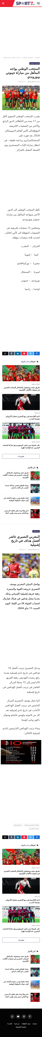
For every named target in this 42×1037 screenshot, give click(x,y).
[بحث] (3, 3)
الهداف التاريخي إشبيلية (31, 825)
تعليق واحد (21, 456)
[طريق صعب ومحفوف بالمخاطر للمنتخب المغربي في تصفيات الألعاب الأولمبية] (21, 373)
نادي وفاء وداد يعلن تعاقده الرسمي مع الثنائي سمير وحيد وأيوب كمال (16, 511)
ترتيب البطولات (26, 1024)
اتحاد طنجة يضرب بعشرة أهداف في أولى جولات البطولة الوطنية (16, 499)
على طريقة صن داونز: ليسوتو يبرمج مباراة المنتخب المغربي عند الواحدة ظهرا (21, 446)
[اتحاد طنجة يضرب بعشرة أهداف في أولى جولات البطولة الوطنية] (35, 501)
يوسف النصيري (34, 828)
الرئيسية (37, 57)
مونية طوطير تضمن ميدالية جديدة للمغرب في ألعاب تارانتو (17, 486)
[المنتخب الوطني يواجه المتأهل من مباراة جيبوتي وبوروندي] (21, 98)
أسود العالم (36, 531)
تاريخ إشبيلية (18, 825)
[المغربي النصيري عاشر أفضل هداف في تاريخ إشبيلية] (21, 566)
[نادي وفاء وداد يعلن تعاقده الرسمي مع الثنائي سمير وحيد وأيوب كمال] (35, 513)
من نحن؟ (16, 1024)
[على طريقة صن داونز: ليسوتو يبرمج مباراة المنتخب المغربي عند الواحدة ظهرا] (21, 431)
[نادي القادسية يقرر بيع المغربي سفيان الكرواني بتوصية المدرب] (21, 402)
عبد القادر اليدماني (31, 81)
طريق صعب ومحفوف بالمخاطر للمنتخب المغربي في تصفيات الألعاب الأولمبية (22, 388)
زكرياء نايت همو (32, 549)
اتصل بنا (10, 1024)
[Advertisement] (21, 32)
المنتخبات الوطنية (28, 57)
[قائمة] (38, 3)
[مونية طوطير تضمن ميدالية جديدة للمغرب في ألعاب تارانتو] (35, 488)
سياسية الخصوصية (21, 1027)
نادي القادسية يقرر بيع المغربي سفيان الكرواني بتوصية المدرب (23, 417)
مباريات (34, 1024)
